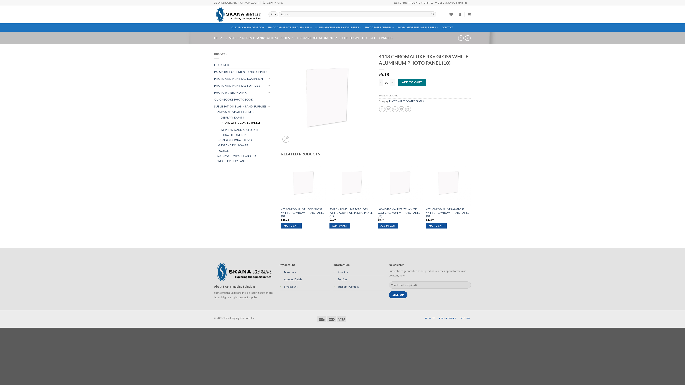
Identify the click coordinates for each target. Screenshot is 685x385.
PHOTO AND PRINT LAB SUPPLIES (416, 27)
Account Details (293, 279)
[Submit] (433, 14)
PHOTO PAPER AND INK (378, 27)
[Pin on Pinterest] (401, 109)
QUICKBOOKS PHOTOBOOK (247, 27)
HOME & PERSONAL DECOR (234, 140)
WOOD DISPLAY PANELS (232, 161)
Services (342, 279)
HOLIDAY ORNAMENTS (232, 135)
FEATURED (221, 64)
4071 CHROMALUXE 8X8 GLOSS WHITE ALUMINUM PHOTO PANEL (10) (447, 213)
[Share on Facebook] (382, 109)
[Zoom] (285, 139)
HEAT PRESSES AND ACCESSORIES (238, 129)
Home (219, 38)
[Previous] (281, 197)
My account (291, 286)
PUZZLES (223, 150)
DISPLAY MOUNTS (232, 117)
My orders (290, 272)
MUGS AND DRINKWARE (232, 145)
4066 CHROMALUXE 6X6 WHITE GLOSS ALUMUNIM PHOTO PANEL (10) (399, 213)
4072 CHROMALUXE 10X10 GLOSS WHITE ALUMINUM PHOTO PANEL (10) (302, 213)
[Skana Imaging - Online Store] (238, 14)
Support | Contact (348, 286)
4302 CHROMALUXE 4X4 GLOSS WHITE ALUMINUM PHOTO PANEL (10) (350, 213)
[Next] (470, 197)
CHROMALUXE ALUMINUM (316, 38)
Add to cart (412, 82)
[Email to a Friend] (395, 109)
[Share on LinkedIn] (408, 109)
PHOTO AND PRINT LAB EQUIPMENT (288, 27)
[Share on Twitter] (388, 109)
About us (343, 272)
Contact (448, 27)
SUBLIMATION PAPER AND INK (236, 155)
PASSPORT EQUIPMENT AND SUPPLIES (241, 71)
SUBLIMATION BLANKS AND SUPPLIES (337, 27)
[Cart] (469, 14)
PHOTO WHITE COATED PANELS (367, 38)
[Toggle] (268, 78)
